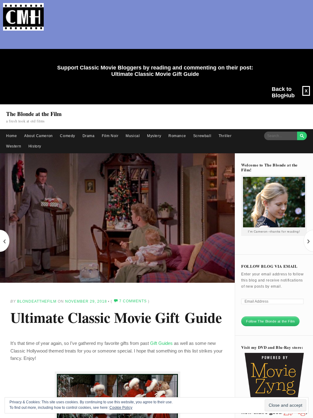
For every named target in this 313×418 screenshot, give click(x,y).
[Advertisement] (153, 48)
